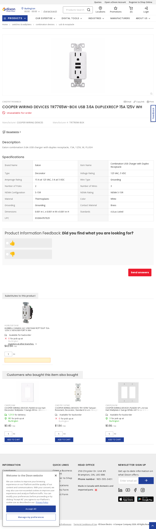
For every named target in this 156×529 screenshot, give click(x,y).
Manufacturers (120, 18)
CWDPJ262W (111, 405)
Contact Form (60, 494)
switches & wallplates (22, 24)
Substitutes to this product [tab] (20, 295)
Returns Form (61, 489)
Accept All (31, 509)
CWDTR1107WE (62, 405)
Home (5, 24)
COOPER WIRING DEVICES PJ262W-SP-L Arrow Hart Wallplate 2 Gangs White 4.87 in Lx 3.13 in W (128, 408)
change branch (50, 11)
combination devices (45, 24)
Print (151, 101)
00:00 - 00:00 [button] (30, 11)
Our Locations (61, 485)
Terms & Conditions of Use (85, 524)
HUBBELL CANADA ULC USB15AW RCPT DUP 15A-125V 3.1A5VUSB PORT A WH (27, 329)
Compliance (9, 470)
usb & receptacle (66, 24)
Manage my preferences (31, 517)
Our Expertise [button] (44, 18)
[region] (31, 499)
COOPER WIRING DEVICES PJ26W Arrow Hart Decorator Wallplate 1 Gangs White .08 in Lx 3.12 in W (27, 409)
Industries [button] (95, 18)
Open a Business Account (62, 472)
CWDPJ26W (10, 405)
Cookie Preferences (62, 524)
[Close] (55, 475)
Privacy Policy (42, 502)
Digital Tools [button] (70, 18)
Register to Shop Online (140, 2)
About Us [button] (141, 18)
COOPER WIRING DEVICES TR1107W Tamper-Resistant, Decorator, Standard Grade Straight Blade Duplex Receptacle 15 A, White (76, 409)
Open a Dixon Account (115, 2)
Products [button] (15, 18)
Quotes (98, 2)
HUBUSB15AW (12, 325)
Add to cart (13, 439)
